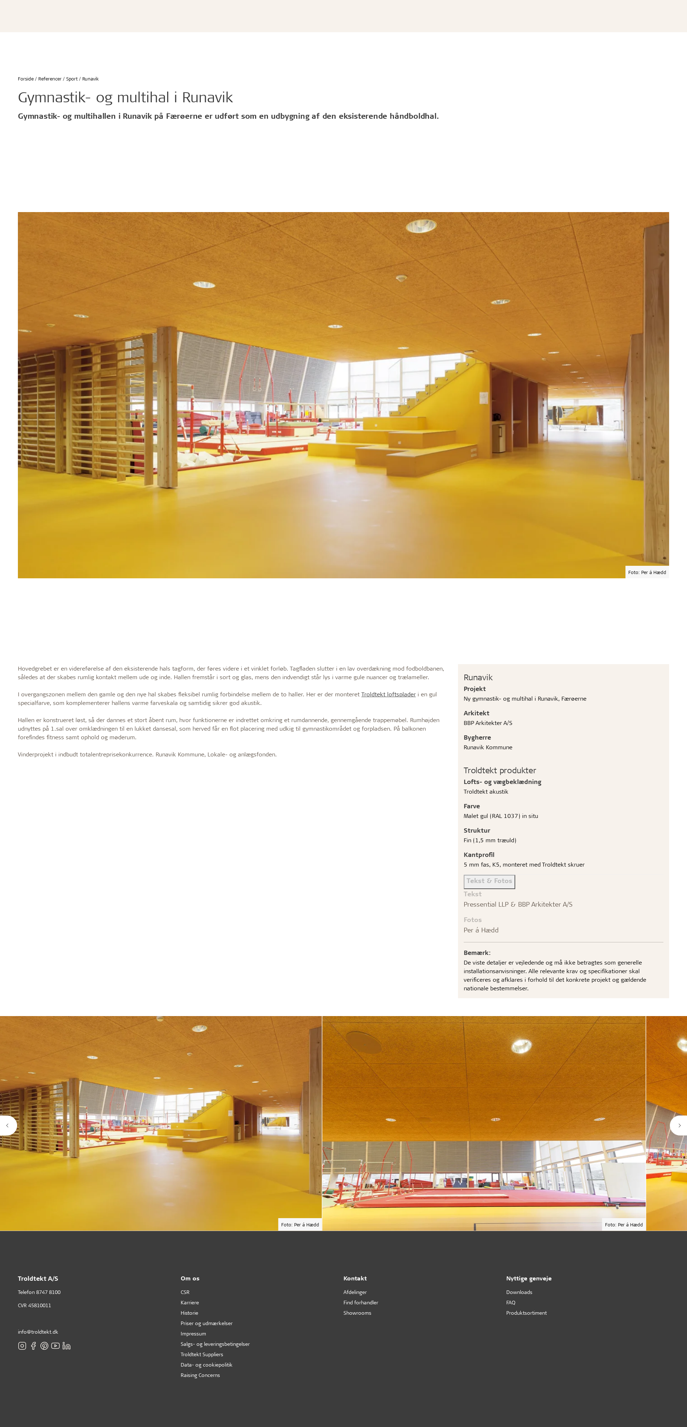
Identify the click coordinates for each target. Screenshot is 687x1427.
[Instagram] (22, 1345)
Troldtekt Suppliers (202, 1354)
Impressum (193, 1333)
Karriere (190, 1302)
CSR (185, 1292)
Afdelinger (355, 1292)
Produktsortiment (526, 1312)
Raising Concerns (200, 1375)
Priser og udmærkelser (207, 1323)
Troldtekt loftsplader (388, 694)
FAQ (510, 1302)
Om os (190, 1278)
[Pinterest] (44, 1345)
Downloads (519, 1292)
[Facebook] (33, 1345)
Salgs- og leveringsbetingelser (215, 1343)
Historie (189, 1312)
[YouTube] (55, 1345)
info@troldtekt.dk (38, 1331)
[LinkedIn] (66, 1345)
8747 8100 (48, 1292)
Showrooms (357, 1312)
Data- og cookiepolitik (207, 1364)
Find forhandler (361, 1302)
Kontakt (355, 1278)
